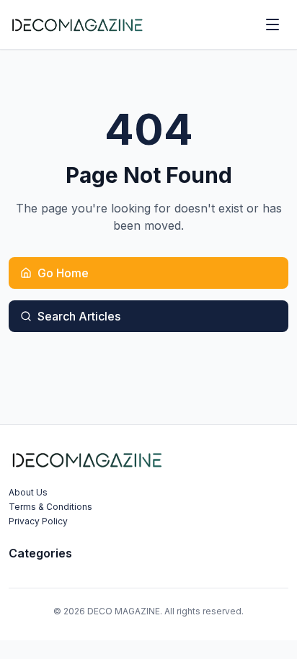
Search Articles (78, 316)
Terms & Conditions (50, 506)
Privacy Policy (38, 521)
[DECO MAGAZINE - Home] (77, 24)
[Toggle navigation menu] (272, 24)
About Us (28, 492)
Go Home (63, 273)
